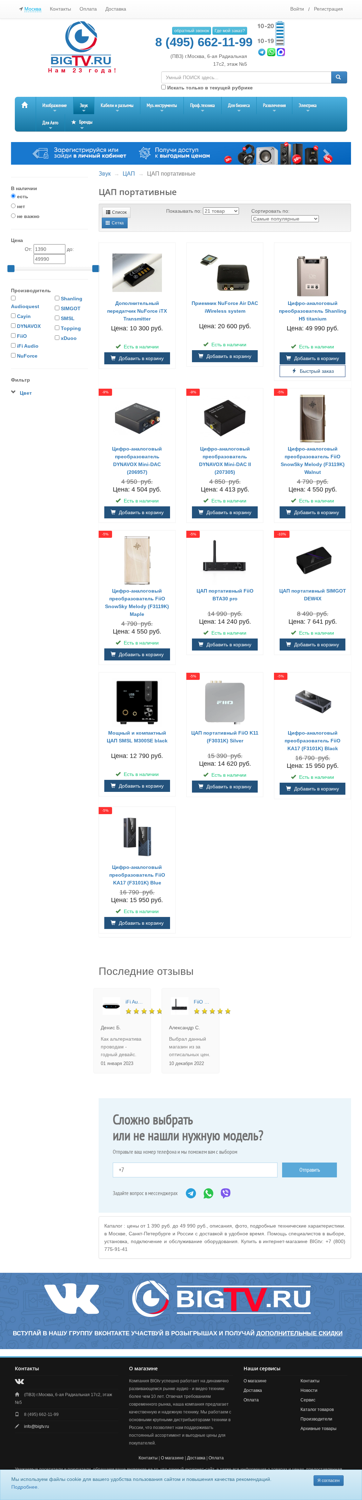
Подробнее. (25, 1487)
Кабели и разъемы (117, 108)
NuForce (27, 356)
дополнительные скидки (299, 1333)
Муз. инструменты (162, 108)
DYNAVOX (29, 326)
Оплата (88, 9)
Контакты (60, 9)
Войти (297, 9)
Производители (316, 1419)
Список (119, 212)
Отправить (309, 1170)
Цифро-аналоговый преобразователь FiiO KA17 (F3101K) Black (312, 740)
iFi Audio (28, 346)
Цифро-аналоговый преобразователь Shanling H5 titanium (312, 311)
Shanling (71, 298)
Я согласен (328, 1480)
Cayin (24, 316)
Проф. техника (202, 108)
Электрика (308, 108)
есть (22, 196)
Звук (84, 108)
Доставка (115, 9)
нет (20, 206)
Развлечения (274, 108)
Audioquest (25, 306)
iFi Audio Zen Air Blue (134, 1002)
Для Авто (50, 125)
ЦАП (129, 174)
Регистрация (328, 9)
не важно (28, 216)
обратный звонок (191, 30)
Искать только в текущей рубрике (209, 87)
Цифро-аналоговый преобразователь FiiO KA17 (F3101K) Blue (137, 875)
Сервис (307, 1400)
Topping (71, 328)
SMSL (68, 318)
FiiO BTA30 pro (203, 1002)
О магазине (255, 1380)
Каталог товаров (317, 1409)
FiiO (22, 336)
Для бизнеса (239, 108)
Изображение (54, 108)
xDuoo (69, 338)
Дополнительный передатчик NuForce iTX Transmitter (137, 311)
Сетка (118, 222)
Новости (308, 1390)
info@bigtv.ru (36, 1426)
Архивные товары (318, 1428)
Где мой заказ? (230, 30)
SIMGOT (71, 308)
